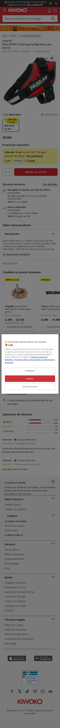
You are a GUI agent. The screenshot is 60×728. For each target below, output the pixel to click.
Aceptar (30, 379)
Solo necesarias (30, 387)
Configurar (30, 371)
